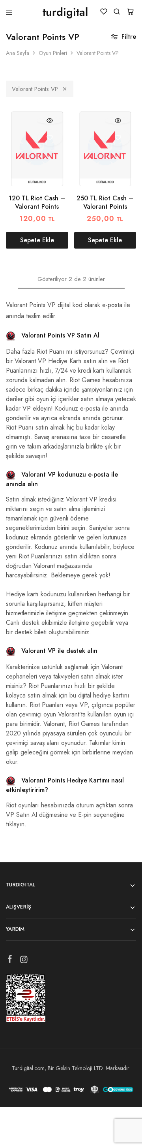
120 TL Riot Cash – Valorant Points (37, 202)
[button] (37, 240)
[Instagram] (24, 961)
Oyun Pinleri (53, 53)
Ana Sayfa (17, 53)
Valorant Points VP (35, 89)
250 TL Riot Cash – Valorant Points (105, 202)
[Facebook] (10, 960)
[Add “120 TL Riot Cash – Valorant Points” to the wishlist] (49, 138)
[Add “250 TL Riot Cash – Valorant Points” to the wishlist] (117, 138)
